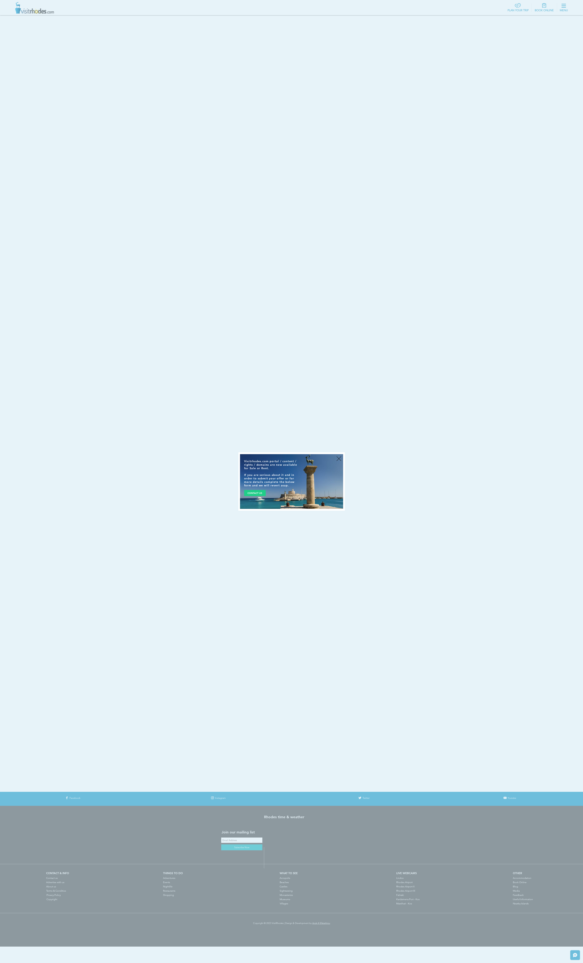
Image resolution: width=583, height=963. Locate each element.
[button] (339, 458)
